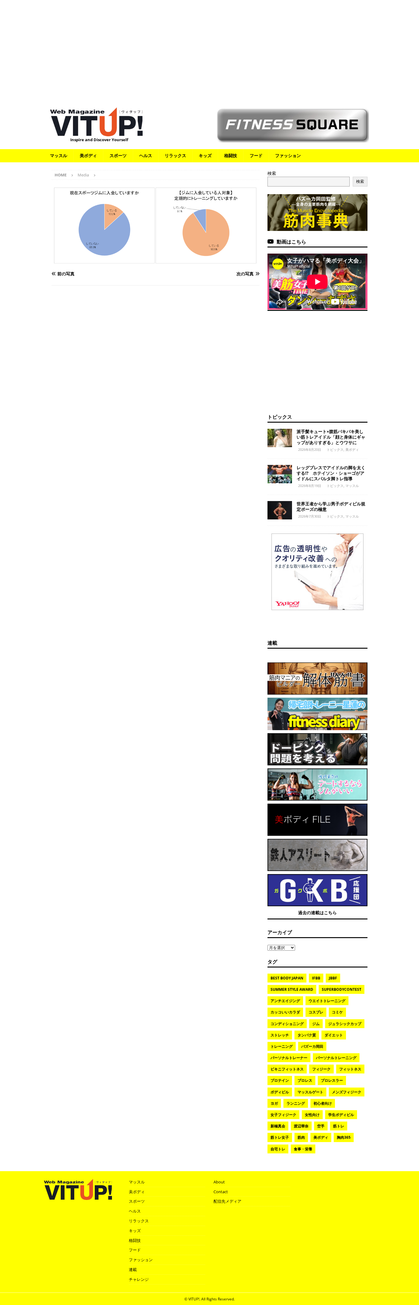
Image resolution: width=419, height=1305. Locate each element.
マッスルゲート (310, 1092)
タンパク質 (307, 1035)
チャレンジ (139, 1279)
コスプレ (316, 1012)
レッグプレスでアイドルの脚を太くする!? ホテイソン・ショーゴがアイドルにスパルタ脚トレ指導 (331, 473)
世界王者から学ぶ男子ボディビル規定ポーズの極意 (331, 506)
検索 (271, 173)
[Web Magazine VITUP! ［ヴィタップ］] (96, 132)
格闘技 (230, 155)
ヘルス (145, 155)
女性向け (312, 1114)
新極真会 (278, 1126)
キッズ (205, 155)
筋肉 (301, 1137)
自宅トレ (278, 1149)
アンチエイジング (285, 1000)
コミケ (337, 1012)
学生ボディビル (341, 1114)
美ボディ (88, 155)
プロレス (305, 1080)
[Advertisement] (209, 50)
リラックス (175, 155)
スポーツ (118, 155)
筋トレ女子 (280, 1137)
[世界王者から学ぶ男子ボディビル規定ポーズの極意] (279, 510)
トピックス (279, 416)
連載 (272, 642)
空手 (321, 1126)
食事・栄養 (303, 1149)
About (219, 1182)
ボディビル (280, 1092)
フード (256, 155)
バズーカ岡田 (312, 1046)
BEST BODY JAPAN (287, 978)
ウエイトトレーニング (327, 1000)
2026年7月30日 (309, 516)
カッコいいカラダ (285, 1012)
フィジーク (321, 1069)
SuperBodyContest (341, 989)
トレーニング (282, 1046)
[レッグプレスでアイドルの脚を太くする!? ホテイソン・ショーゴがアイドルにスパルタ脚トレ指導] (279, 474)
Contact (220, 1191)
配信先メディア (227, 1201)
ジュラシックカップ (344, 1023)
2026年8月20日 (309, 449)
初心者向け (322, 1103)
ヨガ (274, 1103)
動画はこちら (291, 241)
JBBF (333, 978)
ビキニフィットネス (287, 1069)
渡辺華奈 (301, 1126)
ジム (316, 1023)
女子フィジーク (283, 1114)
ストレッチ (280, 1035)
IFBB (316, 978)
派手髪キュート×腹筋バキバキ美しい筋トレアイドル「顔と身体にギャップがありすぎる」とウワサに (331, 436)
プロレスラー (332, 1080)
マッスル (58, 155)
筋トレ (338, 1126)
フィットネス (350, 1069)
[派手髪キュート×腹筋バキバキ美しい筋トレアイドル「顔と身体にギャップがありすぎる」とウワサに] (279, 438)
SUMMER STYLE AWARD (292, 989)
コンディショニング (287, 1023)
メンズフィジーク (346, 1092)
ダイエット (334, 1035)
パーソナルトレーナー (289, 1057)
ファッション (288, 155)
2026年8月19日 (309, 485)
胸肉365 (344, 1137)
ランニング (295, 1103)
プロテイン (280, 1080)
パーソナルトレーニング (336, 1057)
